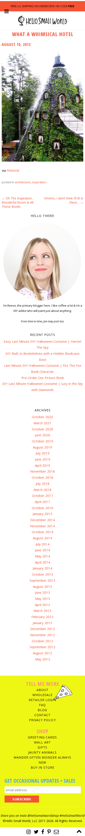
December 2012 (42, 629)
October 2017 (42, 495)
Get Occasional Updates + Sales (40, 780)
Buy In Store (42, 767)
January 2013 (42, 623)
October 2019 (42, 441)
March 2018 (42, 489)
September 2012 (42, 647)
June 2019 (42, 459)
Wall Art (42, 742)
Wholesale (42, 695)
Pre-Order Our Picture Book (42, 377)
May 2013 (42, 598)
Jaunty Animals (42, 752)
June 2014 (42, 550)
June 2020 (42, 435)
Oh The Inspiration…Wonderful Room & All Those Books (18, 202)
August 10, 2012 (16, 44)
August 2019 (42, 447)
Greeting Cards (42, 737)
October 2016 (42, 508)
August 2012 (42, 653)
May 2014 (42, 556)
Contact (42, 715)
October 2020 (42, 429)
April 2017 (42, 501)
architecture (23, 182)
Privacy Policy (42, 720)
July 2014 (42, 544)
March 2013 (42, 610)
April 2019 (42, 465)
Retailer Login (42, 700)
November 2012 (42, 635)
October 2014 (42, 532)
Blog (42, 710)
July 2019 (42, 453)
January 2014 (42, 568)
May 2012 (42, 659)
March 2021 (42, 423)
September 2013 (42, 580)
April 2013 (42, 604)
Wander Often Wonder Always (42, 757)
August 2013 (42, 586)
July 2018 (42, 483)
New (42, 762)
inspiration (39, 182)
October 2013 (42, 574)
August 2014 (42, 538)
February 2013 (42, 616)
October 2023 (42, 417)
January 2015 (42, 513)
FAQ (42, 705)
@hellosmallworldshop (43, 815)
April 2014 (42, 562)
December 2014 (42, 520)
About (42, 690)
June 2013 (42, 592)
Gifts (42, 747)
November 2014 (42, 526)
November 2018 (42, 471)
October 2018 (42, 477)
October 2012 (42, 641)
